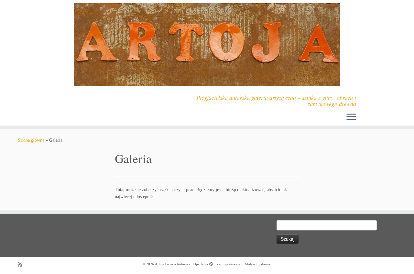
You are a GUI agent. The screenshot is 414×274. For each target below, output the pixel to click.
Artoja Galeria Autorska (172, 264)
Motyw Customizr (258, 264)
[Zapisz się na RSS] (22, 264)
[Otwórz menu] (351, 117)
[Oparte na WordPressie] (211, 263)
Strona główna (31, 140)
